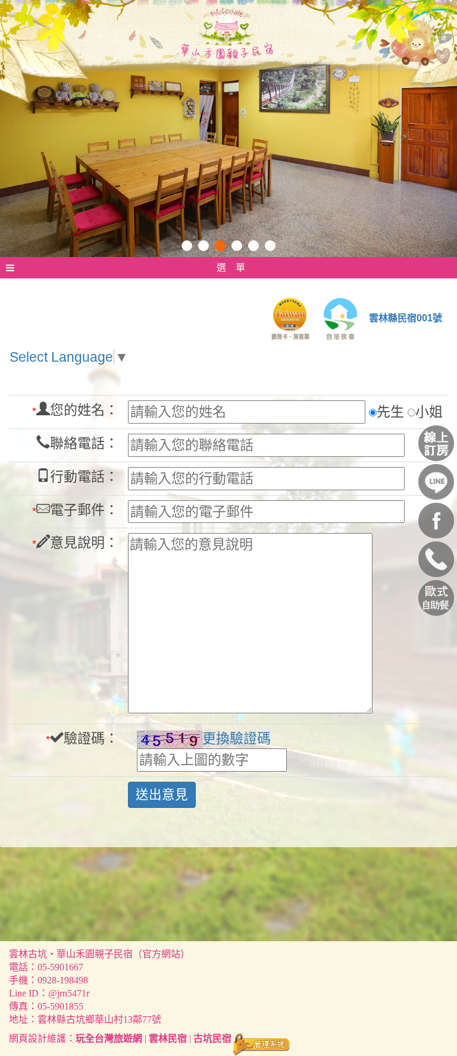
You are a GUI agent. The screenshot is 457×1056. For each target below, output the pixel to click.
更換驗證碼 (236, 738)
